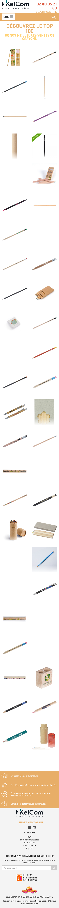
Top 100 (29, 848)
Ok (54, 867)
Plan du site (29, 842)
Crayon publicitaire (46, 11)
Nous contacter (29, 845)
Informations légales (29, 839)
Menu (6, 17)
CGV (29, 836)
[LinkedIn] (34, 828)
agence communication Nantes (29, 901)
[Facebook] (29, 828)
